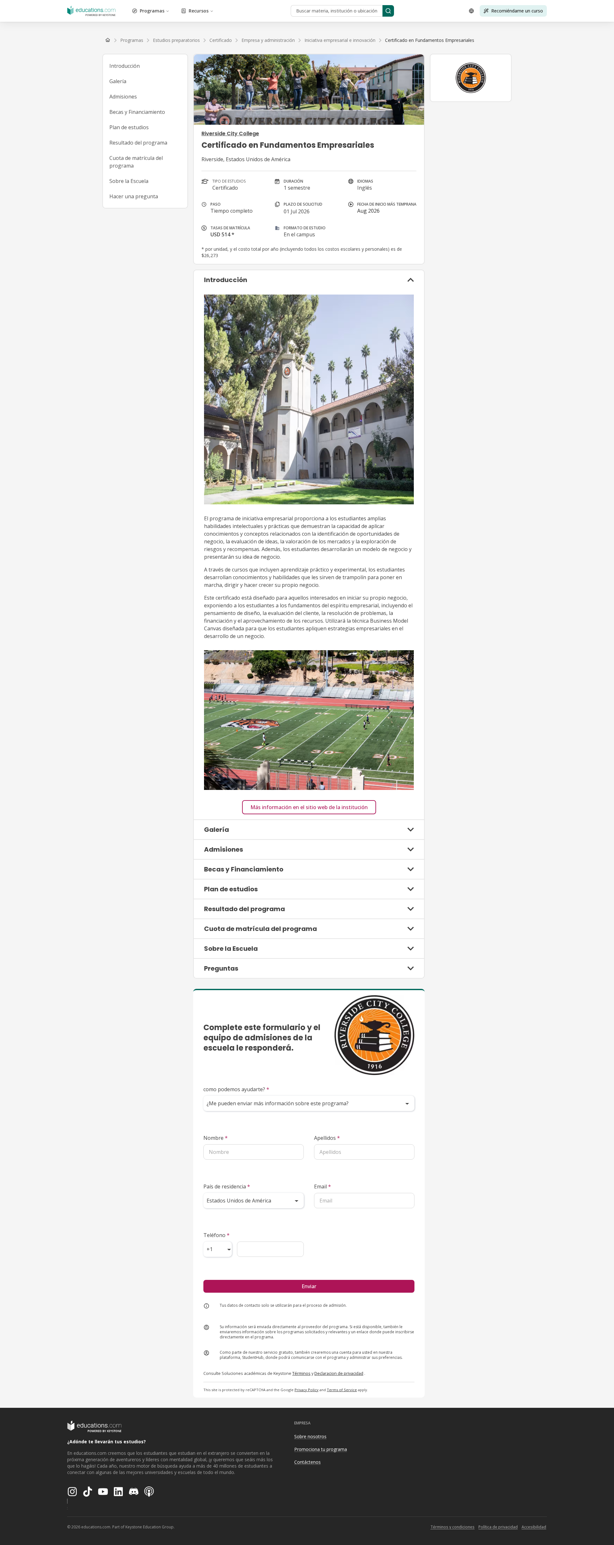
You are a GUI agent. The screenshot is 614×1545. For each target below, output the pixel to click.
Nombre (215, 1137)
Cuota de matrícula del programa (136, 161)
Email (322, 1186)
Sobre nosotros (310, 1436)
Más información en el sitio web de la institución (309, 807)
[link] (429, 40)
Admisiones (123, 96)
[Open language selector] (471, 11)
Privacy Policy (307, 1389)
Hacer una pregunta (133, 196)
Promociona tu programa (320, 1449)
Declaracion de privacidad (338, 1373)
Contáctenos (307, 1462)
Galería (117, 81)
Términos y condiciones (452, 1527)
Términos (301, 1373)
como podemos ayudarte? (236, 1089)
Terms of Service (342, 1389)
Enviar (309, 1286)
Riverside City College (230, 133)
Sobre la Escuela (128, 181)
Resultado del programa (138, 142)
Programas (152, 11)
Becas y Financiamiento (137, 111)
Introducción (124, 65)
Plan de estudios (129, 127)
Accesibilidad (534, 1527)
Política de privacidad (498, 1527)
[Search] (388, 11)
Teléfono (216, 1235)
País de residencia (226, 1186)
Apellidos (327, 1137)
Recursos (199, 11)
